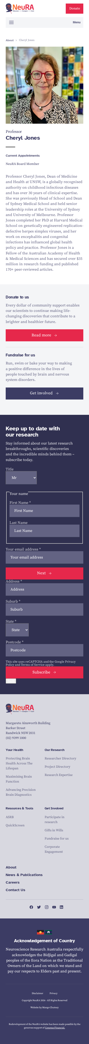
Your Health (14, 750)
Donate (74, 8)
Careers (13, 882)
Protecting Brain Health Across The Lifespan (19, 763)
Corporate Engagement (54, 849)
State (11, 621)
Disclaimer (37, 993)
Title (10, 469)
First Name (20, 502)
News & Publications (24, 875)
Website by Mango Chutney (44, 1007)
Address (14, 581)
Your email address (23, 549)
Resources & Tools (19, 808)
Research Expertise (59, 775)
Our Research (55, 750)
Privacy (53, 993)
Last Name (18, 522)
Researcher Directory (60, 758)
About (10, 40)
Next (41, 573)
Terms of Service (33, 665)
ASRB (10, 817)
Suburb (13, 601)
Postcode (14, 642)
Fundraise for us (57, 838)
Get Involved (54, 808)
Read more (41, 335)
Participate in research (54, 819)
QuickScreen (15, 825)
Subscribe (41, 672)
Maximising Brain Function (19, 779)
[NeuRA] (20, 8)
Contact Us (15, 890)
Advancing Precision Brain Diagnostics (21, 792)
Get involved (41, 393)
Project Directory (57, 767)
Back (11, 681)
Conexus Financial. (55, 1027)
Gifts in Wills (54, 830)
